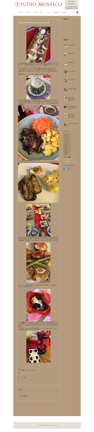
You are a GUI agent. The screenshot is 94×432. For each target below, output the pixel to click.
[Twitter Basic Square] (66, 169)
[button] (77, 12)
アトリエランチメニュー (30, 370)
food (19, 372)
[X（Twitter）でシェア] (22, 377)
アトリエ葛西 (21, 370)
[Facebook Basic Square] (64, 169)
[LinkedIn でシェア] (25, 377)
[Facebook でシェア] (18, 377)
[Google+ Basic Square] (68, 169)
